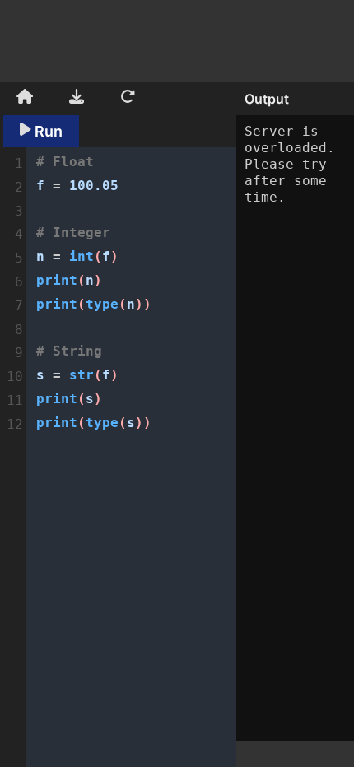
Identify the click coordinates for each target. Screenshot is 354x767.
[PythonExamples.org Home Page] (24, 98)
